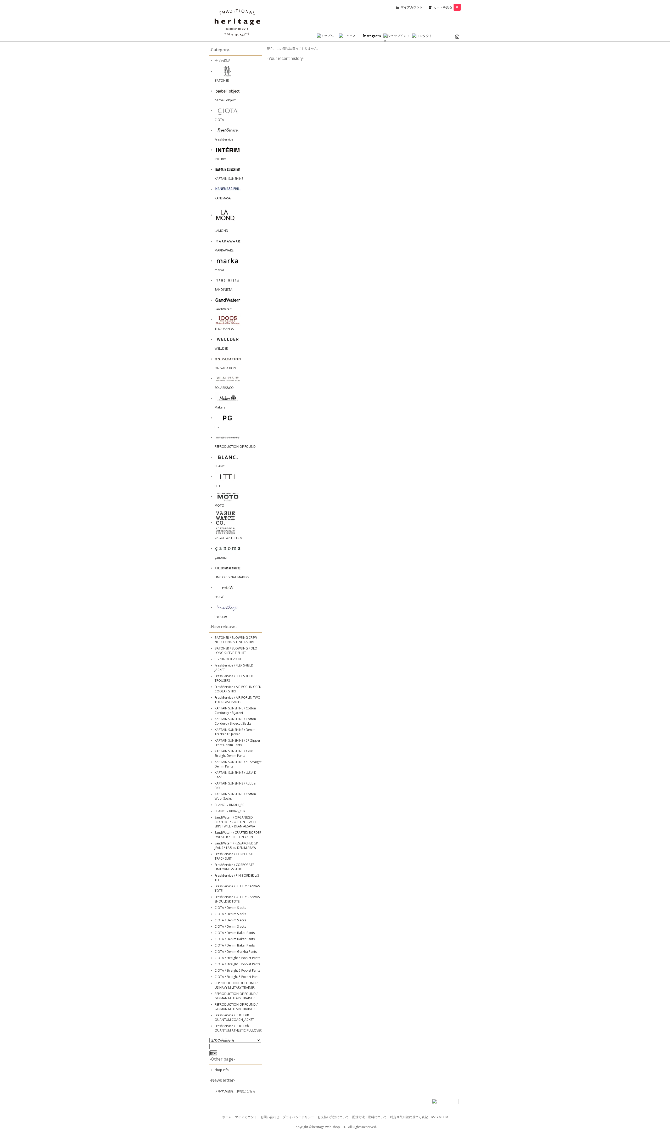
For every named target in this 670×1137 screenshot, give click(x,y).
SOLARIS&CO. (224, 387)
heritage (221, 616)
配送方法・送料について (369, 1117)
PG (217, 427)
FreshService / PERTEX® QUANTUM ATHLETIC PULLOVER (238, 1028)
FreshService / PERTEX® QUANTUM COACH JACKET (234, 1017)
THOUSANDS (224, 329)
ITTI (217, 486)
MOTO (219, 505)
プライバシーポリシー (298, 1117)
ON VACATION (225, 368)
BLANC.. (220, 466)
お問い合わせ (269, 1117)
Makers (220, 407)
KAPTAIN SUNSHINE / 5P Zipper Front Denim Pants (237, 742)
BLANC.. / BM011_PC (229, 805)
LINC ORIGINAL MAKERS (232, 577)
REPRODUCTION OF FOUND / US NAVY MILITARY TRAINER (236, 985)
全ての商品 (222, 60)
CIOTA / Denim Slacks (230, 907)
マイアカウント (412, 7)
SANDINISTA (223, 289)
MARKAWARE (224, 250)
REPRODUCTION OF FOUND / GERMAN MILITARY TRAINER (236, 996)
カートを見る (445, 7)
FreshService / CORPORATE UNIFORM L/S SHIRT (234, 866)
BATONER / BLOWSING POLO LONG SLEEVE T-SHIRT (236, 650)
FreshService (224, 139)
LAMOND (221, 230)
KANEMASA (223, 198)
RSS (433, 1117)
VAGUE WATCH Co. (229, 538)
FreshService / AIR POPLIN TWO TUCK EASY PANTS (237, 699)
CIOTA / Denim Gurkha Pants (236, 951)
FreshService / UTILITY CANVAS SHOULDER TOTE (237, 899)
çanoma (221, 557)
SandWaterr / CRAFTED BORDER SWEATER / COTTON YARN (238, 834)
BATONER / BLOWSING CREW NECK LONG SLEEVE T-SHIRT (236, 639)
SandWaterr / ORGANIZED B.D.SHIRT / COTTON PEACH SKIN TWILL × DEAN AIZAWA (235, 821)
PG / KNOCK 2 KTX (228, 659)
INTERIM (220, 159)
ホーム (227, 1117)
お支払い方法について (333, 1117)
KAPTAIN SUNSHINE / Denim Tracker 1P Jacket (235, 731)
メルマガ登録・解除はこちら (235, 1091)
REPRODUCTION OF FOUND (235, 446)
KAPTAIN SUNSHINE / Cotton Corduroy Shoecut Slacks (235, 721)
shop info (222, 1070)
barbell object (225, 100)
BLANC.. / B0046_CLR (230, 811)
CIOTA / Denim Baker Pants (235, 933)
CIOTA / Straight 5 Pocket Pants (237, 958)
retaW (219, 597)
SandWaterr (223, 309)
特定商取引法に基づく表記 (409, 1117)
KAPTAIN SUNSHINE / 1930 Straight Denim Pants (234, 753)
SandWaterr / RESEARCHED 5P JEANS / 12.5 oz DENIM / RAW (236, 845)
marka (219, 270)
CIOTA (219, 119)
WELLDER (221, 348)
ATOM (443, 1117)
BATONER (222, 80)
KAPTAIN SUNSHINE (229, 178)
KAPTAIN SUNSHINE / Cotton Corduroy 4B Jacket (235, 710)
